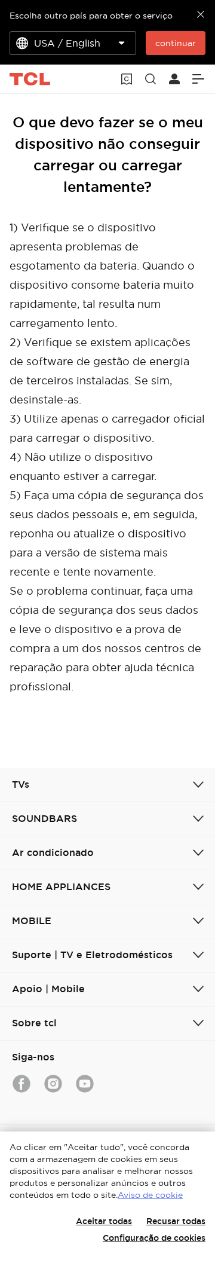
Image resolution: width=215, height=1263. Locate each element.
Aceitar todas (104, 1221)
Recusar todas (175, 1221)
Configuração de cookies (154, 1238)
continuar (175, 43)
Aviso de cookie (150, 1194)
